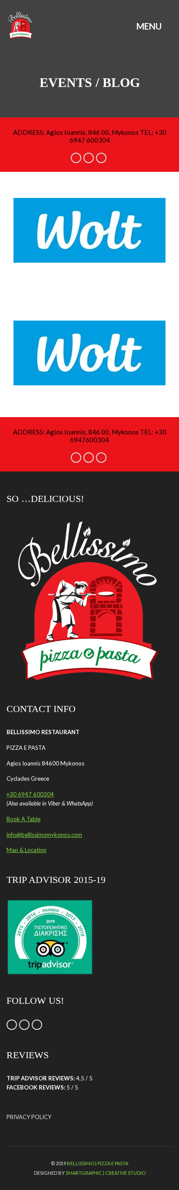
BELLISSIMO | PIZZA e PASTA (97, 1163)
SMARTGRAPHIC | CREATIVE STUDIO (106, 1173)
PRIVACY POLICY (29, 1116)
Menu (149, 26)
